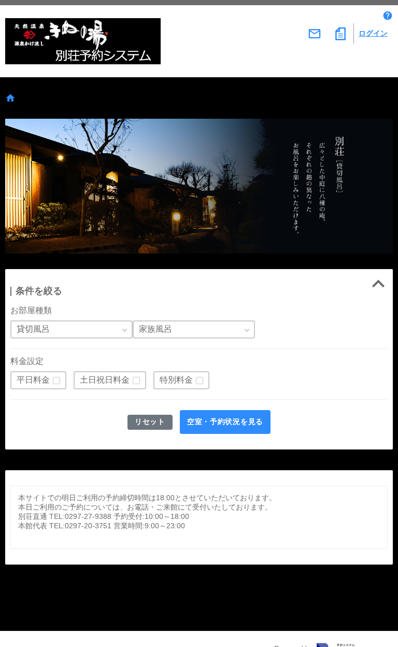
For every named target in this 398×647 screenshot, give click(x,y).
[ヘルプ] (387, 15)
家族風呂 (155, 329)
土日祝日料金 (105, 379)
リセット (150, 421)
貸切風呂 (33, 329)
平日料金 (33, 379)
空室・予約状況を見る (225, 421)
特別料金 (176, 379)
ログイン (373, 33)
